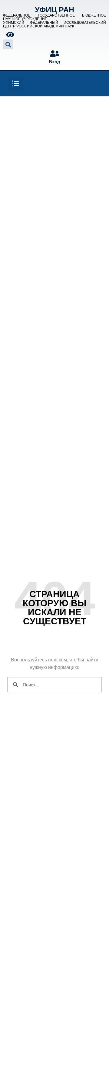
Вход (54, 61)
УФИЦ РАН (54, 9)
